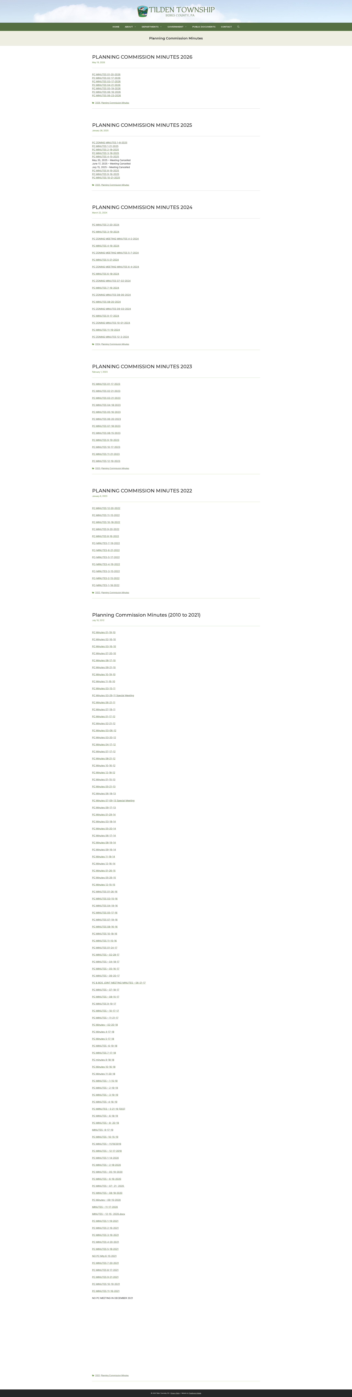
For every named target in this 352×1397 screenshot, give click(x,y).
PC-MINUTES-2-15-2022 (105, 578)
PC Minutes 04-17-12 (104, 744)
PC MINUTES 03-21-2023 (106, 398)
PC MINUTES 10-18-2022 (106, 522)
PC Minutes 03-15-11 (103, 688)
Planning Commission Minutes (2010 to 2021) (146, 615)
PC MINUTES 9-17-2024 (105, 315)
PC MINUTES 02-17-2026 (106, 78)
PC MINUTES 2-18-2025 (105, 149)
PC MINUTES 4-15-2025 (105, 156)
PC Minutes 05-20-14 (104, 828)
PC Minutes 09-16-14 (104, 849)
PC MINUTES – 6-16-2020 (106, 1179)
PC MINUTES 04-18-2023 (106, 405)
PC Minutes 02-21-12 (103, 723)
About (129, 26)
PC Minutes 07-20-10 (104, 653)
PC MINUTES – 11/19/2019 (106, 1144)
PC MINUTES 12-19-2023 (106, 461)
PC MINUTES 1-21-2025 (105, 146)
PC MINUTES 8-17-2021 (105, 1270)
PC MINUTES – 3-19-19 (105, 1095)
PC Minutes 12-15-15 (103, 884)
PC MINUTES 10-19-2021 (106, 1284)
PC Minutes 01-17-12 (103, 716)
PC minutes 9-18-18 (103, 1059)
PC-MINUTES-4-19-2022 (106, 564)
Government (175, 26)
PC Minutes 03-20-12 (104, 737)
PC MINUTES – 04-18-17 (105, 961)
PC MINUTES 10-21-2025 (106, 177)
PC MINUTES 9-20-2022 (105, 529)
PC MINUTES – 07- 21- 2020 (108, 1186)
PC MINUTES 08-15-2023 (106, 433)
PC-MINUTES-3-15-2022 (106, 571)
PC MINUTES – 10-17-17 (105, 1010)
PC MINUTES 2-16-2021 (105, 1228)
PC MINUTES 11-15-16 (104, 940)
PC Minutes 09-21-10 (104, 667)
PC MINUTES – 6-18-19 (105, 1116)
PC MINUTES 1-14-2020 (105, 1158)
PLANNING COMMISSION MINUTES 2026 (142, 57)
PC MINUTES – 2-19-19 (105, 1087)
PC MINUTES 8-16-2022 (105, 536)
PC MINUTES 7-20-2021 (105, 1263)
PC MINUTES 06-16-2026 (106, 92)
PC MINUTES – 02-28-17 (105, 954)
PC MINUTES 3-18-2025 (105, 153)
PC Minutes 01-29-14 (104, 814)
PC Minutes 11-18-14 (103, 856)
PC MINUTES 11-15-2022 (106, 515)
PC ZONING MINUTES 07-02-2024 (111, 280)
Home (116, 26)
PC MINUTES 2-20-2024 (105, 224)
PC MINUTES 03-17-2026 (106, 81)
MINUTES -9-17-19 (102, 1130)
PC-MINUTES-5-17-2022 (106, 557)
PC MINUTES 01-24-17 (104, 947)
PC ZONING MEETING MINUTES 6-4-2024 (115, 266)
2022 (97, 592)
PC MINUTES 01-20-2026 (106, 74)
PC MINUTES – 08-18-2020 (107, 1193)
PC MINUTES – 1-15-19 (105, 1080)
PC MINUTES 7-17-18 (104, 1052)
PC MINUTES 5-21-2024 (105, 259)
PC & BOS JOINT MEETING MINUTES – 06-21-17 (119, 982)
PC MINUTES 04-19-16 (105, 905)
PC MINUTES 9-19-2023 (105, 440)
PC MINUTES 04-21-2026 (106, 85)
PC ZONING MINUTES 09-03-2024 (111, 308)
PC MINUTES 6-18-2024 (105, 273)
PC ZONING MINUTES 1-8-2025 (109, 142)
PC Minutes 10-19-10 (104, 674)
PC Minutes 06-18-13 (104, 793)
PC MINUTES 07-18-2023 (106, 426)
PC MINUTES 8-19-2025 (105, 170)
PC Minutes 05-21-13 (104, 786)
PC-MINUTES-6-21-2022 (106, 550)
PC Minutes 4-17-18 (103, 1031)
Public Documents (203, 26)
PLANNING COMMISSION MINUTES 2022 (142, 491)
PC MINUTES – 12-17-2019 (107, 1151)
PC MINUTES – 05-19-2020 (107, 1172)
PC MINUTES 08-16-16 (105, 926)
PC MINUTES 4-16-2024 (105, 245)
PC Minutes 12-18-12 (103, 772)
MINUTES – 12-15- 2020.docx (108, 1214)
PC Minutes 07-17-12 (104, 751)
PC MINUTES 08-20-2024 (106, 301)
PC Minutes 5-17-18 (103, 1038)
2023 (97, 468)
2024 (97, 344)
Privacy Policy (175, 1393)
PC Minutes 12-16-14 (103, 863)
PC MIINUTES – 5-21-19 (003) (108, 1109)
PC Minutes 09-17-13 (104, 807)
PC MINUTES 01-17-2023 (106, 384)
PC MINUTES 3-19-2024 (105, 231)
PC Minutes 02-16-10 (104, 639)
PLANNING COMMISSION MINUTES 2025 (142, 125)
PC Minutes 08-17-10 (104, 660)
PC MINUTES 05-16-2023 (106, 412)
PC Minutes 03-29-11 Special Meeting (113, 695)
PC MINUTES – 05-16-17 (105, 968)
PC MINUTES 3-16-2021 (105, 1235)
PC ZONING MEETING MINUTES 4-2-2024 (115, 238)
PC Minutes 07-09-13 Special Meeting (113, 800)
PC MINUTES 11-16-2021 (105, 1291)
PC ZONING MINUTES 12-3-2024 (110, 337)
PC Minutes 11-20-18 (103, 1073)
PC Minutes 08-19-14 (104, 842)
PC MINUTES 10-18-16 (104, 933)
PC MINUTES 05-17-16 (104, 912)
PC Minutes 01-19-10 (104, 632)
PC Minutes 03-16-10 (104, 646)
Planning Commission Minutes (115, 103)
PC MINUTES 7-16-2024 (105, 287)
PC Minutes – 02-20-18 (105, 1024)
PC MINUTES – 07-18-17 (105, 989)
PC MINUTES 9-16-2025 (105, 174)
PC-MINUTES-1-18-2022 (105, 585)
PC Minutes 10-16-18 (103, 1066)
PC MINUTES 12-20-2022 (106, 508)
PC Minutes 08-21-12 (103, 758)
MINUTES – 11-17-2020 (105, 1207)
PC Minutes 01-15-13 (103, 779)
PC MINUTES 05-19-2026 (106, 88)
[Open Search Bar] (238, 27)
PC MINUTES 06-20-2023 (106, 419)
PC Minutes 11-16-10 (103, 681)
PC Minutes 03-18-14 (104, 821)
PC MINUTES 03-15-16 (105, 898)
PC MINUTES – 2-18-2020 (106, 1165)
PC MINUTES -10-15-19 (105, 1137)
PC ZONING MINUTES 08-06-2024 (111, 294)
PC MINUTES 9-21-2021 (105, 1277)
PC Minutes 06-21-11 (103, 702)
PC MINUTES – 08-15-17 (105, 996)
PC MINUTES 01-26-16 (104, 891)
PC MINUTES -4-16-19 (104, 1102)
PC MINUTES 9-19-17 (104, 1003)
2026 (97, 103)
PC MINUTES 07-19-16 (105, 919)
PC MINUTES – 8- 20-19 (105, 1123)
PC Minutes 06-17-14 (104, 835)
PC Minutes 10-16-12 (103, 765)
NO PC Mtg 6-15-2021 (104, 1256)
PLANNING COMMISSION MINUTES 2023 (142, 366)
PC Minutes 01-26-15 (104, 870)
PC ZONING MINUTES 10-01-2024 (111, 322)
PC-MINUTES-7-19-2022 (106, 543)
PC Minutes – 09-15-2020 (106, 1200)
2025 (97, 185)
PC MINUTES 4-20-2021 (105, 1242)
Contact (226, 26)
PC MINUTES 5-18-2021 (105, 1249)
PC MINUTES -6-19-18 (104, 1045)
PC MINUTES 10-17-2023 (106, 447)
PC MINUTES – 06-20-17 (106, 975)
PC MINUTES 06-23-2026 (106, 95)
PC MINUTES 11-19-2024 (106, 330)
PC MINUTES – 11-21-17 (105, 1017)
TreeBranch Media (195, 1393)
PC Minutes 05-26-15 (104, 877)
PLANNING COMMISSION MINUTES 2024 (142, 207)
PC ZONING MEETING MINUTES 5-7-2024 (115, 252)
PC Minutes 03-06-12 (104, 730)
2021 (97, 1375)
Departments (150, 26)
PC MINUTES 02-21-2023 (106, 391)
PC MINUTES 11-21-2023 (106, 454)
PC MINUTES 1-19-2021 (105, 1221)
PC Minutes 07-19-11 (103, 709)
